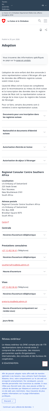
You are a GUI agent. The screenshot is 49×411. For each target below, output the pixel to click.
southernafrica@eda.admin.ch (15, 265)
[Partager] (46, 29)
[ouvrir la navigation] (45, 20)
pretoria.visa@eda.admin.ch (14, 301)
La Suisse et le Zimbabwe (18, 21)
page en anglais (23, 60)
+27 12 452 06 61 (9, 250)
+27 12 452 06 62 (9, 287)
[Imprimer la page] (40, 29)
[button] (45, 363)
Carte (4, 222)
